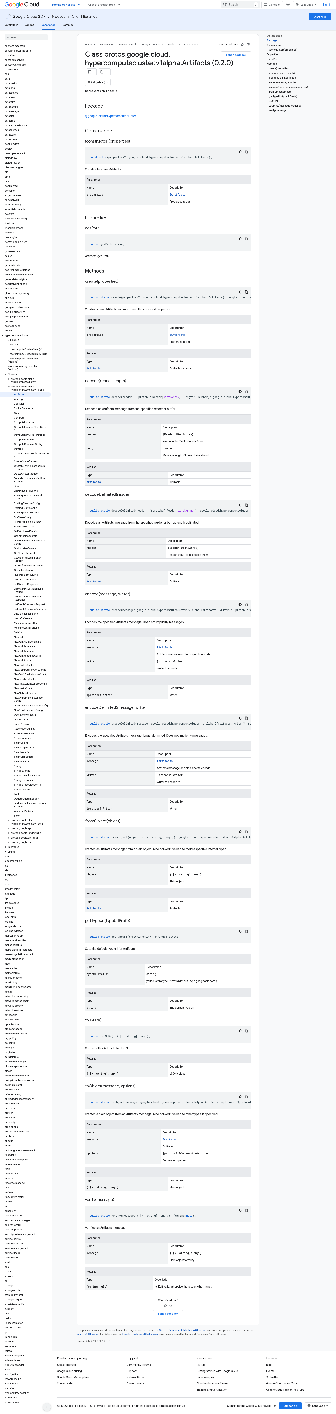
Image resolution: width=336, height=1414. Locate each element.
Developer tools (128, 44)
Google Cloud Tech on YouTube (285, 1389)
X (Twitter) (272, 1377)
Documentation (105, 44)
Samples (68, 25)
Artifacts (94, 368)
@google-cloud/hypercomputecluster (110, 116)
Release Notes (135, 1377)
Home (88, 44)
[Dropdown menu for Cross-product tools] (120, 4)
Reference (48, 25)
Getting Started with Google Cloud (217, 1371)
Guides (29, 25)
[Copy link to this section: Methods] (109, 271)
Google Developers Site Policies (140, 1334)
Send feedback (236, 55)
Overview (11, 25)
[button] (25, 335)
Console (274, 4)
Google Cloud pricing (69, 1371)
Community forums (139, 1364)
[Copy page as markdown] (101, 72)
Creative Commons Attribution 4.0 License (182, 1330)
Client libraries (84, 16)
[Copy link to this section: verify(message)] (118, 1200)
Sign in (327, 4)
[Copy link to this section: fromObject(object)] (124, 821)
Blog (269, 1364)
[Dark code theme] (240, 152)
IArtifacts (177, 194)
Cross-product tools (102, 4)
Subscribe (290, 1406)
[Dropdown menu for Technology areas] (80, 4)
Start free (320, 16)
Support (132, 1371)
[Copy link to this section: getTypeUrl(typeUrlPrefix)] (134, 921)
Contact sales (65, 1383)
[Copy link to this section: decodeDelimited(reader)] (134, 494)
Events (270, 1371)
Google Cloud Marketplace (73, 1377)
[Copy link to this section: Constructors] (118, 131)
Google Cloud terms (119, 1405)
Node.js (59, 16)
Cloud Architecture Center (212, 1383)
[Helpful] (242, 44)
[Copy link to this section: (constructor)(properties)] (134, 141)
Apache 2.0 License (88, 1334)
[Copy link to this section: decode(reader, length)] (130, 381)
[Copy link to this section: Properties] (112, 218)
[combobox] (240, 4)
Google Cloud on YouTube (282, 1383)
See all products (67, 1364)
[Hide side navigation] (47, 1407)
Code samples (205, 1377)
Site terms (96, 1405)
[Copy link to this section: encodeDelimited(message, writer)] (151, 708)
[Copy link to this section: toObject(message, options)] (139, 1086)
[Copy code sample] (246, 152)
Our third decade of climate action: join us (159, 1405)
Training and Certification (212, 1389)
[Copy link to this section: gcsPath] (103, 228)
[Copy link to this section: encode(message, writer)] (134, 594)
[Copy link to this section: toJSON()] (105, 1020)
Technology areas (63, 4)
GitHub (201, 1364)
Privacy (81, 1405)
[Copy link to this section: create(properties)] (122, 281)
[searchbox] (26, 37)
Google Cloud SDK (29, 16)
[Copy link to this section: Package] (107, 106)
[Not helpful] (248, 44)
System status (136, 1383)
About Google (65, 1405)
